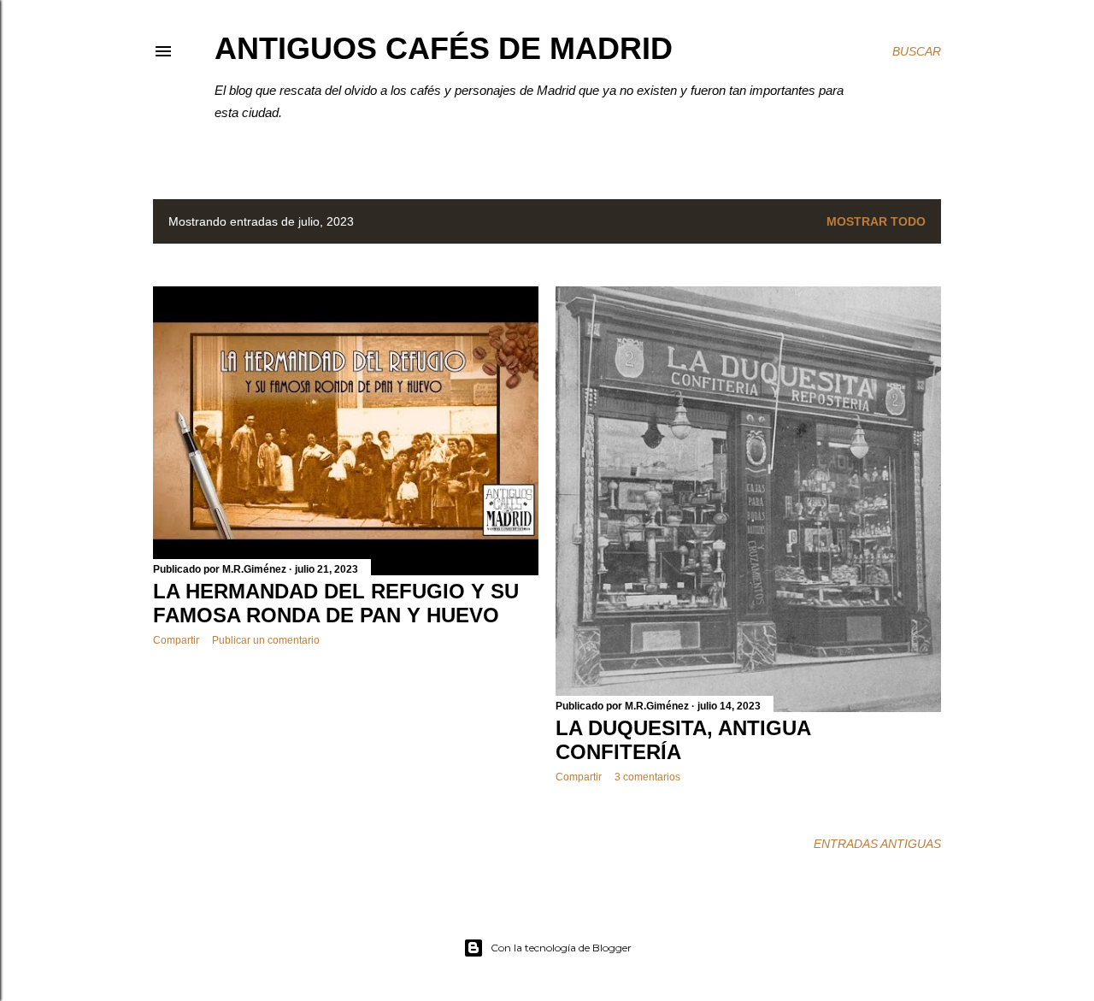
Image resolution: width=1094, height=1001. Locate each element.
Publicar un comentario (266, 640)
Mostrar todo (876, 221)
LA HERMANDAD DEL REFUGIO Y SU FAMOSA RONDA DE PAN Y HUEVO (336, 603)
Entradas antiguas (877, 844)
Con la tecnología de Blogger (561, 947)
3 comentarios (647, 777)
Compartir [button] (176, 640)
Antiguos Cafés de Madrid (444, 48)
